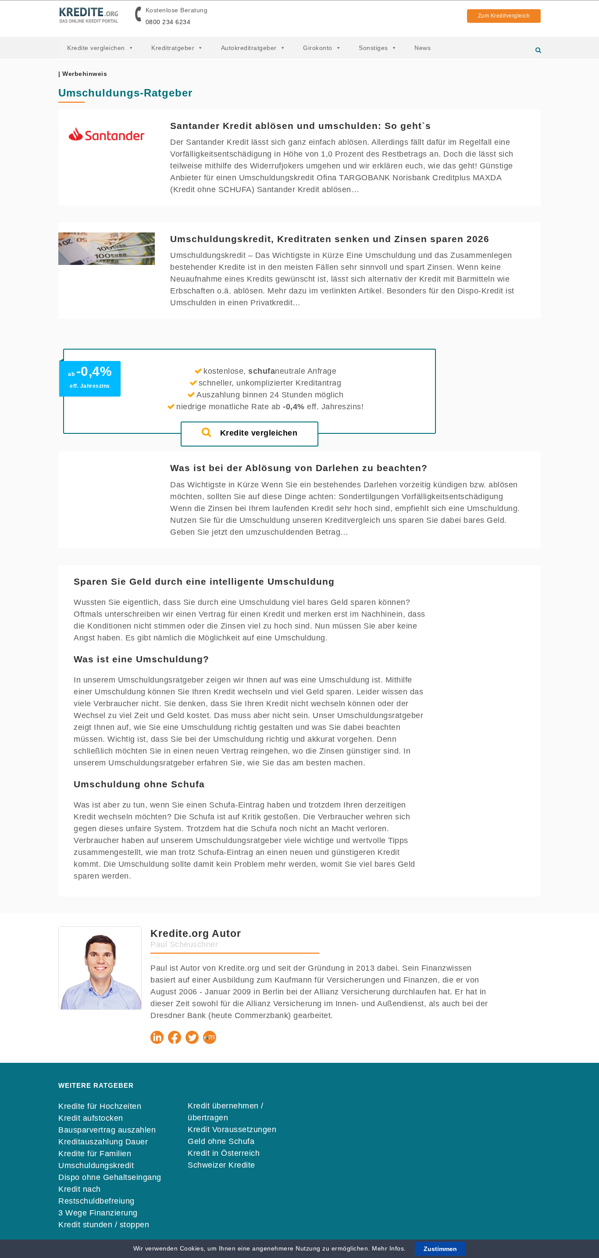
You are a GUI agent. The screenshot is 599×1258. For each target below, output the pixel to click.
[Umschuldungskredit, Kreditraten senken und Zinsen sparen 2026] (106, 248)
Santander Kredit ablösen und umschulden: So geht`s (300, 126)
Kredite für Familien (94, 1153)
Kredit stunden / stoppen (103, 1224)
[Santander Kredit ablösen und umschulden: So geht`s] (106, 135)
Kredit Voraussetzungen (232, 1129)
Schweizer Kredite (221, 1165)
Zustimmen (440, 1248)
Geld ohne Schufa (221, 1141)
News (422, 47)
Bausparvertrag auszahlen (107, 1130)
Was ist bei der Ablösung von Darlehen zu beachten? (299, 468)
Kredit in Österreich (224, 1153)
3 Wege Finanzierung (98, 1212)
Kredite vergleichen (96, 47)
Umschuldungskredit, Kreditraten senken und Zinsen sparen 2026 (329, 239)
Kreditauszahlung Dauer (103, 1141)
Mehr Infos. (390, 1248)
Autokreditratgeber (249, 47)
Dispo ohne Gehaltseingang (109, 1177)
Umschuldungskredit (96, 1165)
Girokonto (317, 47)
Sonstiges (373, 47)
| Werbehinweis (82, 73)
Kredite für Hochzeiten (99, 1106)
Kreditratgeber (172, 47)
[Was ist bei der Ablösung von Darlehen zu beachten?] (106, 477)
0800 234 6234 (168, 21)
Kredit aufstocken (90, 1118)
